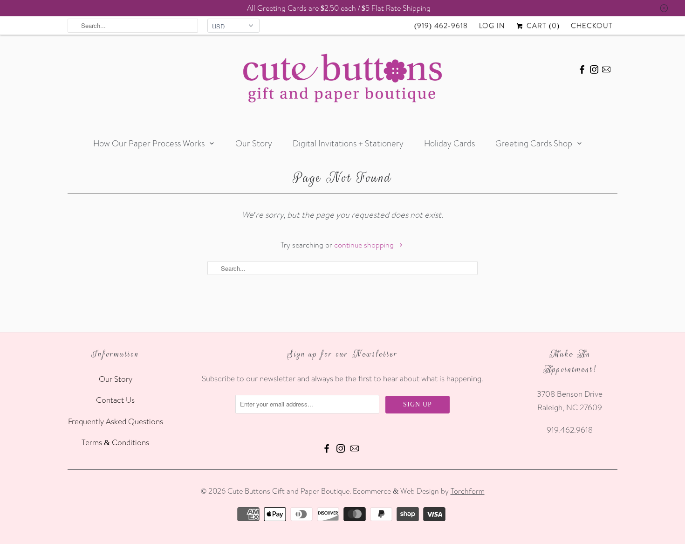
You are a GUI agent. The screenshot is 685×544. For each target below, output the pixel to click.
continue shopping (365, 245)
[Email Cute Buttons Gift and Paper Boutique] (606, 68)
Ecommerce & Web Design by (419, 491)
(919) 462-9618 (441, 25)
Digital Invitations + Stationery (348, 143)
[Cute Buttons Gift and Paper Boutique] (342, 80)
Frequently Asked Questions (115, 421)
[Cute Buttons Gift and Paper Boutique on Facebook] (582, 68)
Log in (492, 25)
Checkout (592, 25)
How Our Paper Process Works (149, 143)
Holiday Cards (449, 143)
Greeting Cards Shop (533, 143)
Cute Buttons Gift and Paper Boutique (288, 491)
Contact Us (115, 399)
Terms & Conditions (115, 442)
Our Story (253, 143)
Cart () (542, 25)
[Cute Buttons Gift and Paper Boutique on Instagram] (594, 68)
